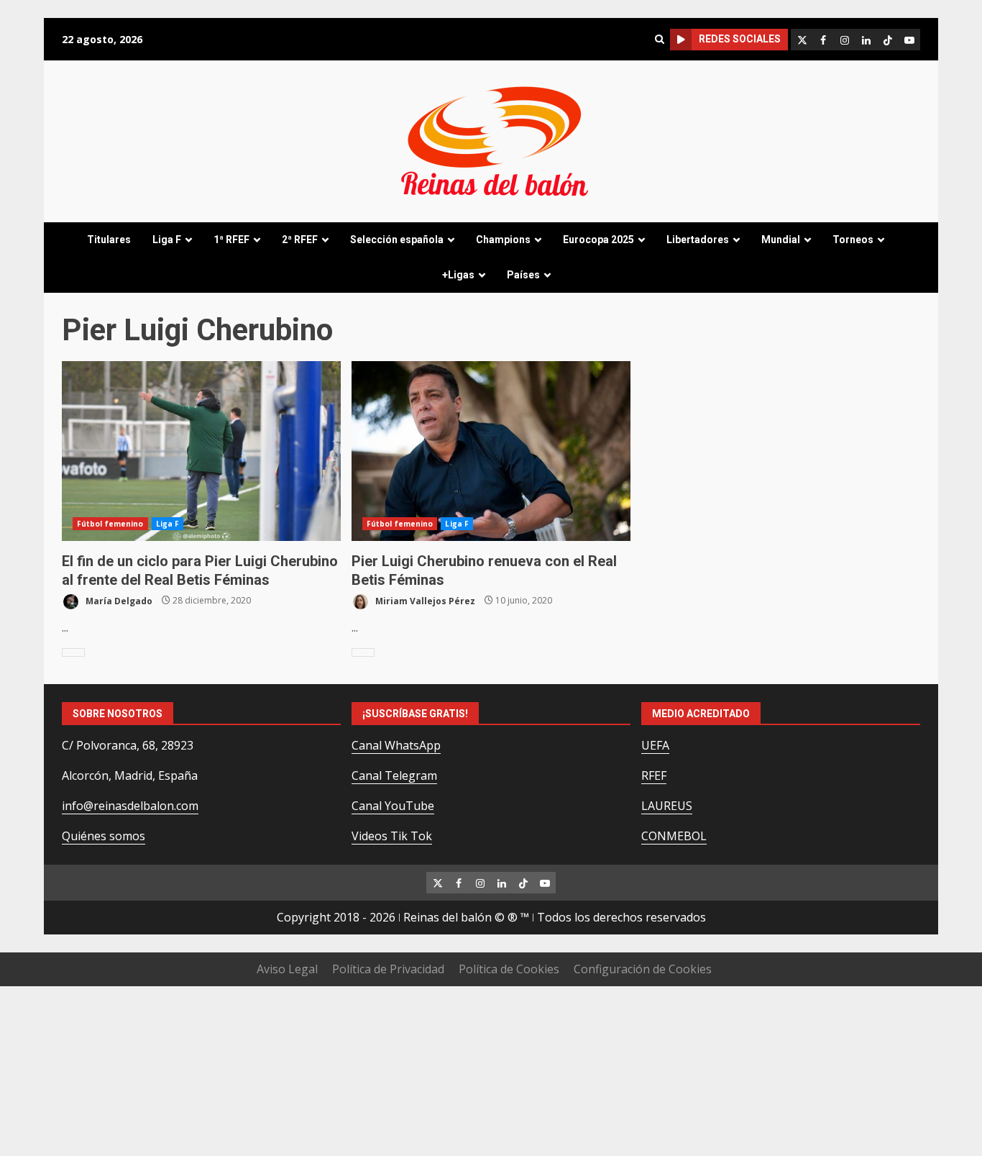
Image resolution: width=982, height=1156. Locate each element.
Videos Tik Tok (392, 836)
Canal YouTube (393, 806)
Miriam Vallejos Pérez (424, 600)
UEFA (655, 745)
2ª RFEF (300, 239)
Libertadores (697, 239)
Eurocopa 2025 (598, 239)
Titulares (109, 239)
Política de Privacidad (388, 969)
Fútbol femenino (110, 524)
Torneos (852, 239)
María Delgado (117, 600)
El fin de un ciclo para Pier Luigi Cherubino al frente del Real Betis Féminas (201, 451)
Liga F (166, 239)
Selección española (397, 239)
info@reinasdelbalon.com (130, 806)
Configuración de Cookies (643, 969)
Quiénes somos (103, 836)
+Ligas (458, 275)
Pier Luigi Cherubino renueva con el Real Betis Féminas (491, 451)
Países (523, 275)
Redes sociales (740, 39)
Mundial (780, 239)
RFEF (653, 775)
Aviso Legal (287, 969)
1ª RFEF (231, 239)
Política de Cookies (509, 969)
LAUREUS (666, 806)
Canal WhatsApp (396, 745)
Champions (503, 239)
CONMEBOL (674, 836)
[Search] (659, 39)
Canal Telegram (394, 775)
